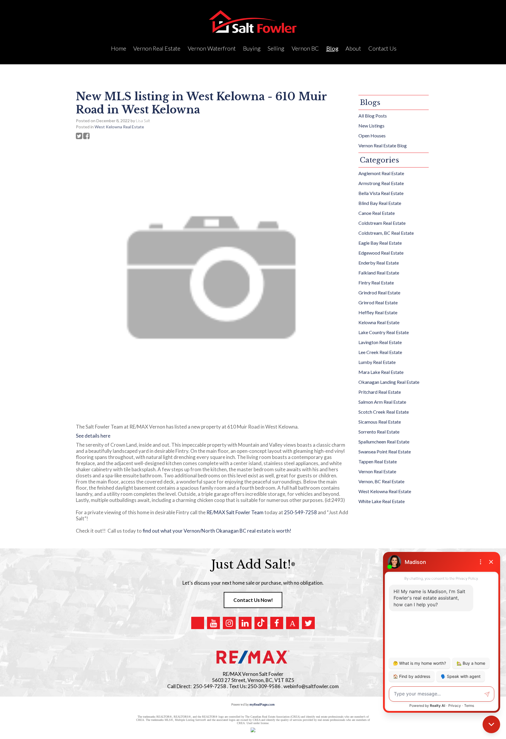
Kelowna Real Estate (378, 322)
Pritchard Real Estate (379, 392)
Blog (332, 48)
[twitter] (308, 623)
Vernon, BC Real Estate (381, 481)
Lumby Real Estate (377, 362)
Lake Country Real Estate (383, 332)
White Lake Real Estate (381, 501)
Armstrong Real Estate (381, 183)
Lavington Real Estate (380, 342)
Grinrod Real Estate (378, 302)
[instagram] (229, 623)
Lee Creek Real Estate (380, 352)
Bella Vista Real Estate (381, 193)
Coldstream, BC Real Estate (386, 233)
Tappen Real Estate (377, 461)
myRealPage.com (262, 704)
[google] (197, 623)
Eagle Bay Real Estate (380, 243)
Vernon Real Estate (377, 471)
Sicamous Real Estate (379, 421)
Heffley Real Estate (377, 312)
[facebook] (276, 623)
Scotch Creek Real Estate (383, 412)
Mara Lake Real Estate (381, 372)
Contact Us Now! (253, 600)
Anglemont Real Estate (381, 173)
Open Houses (372, 135)
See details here (93, 436)
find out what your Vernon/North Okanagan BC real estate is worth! (218, 531)
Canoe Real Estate (376, 213)
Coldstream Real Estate (382, 223)
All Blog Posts (372, 115)
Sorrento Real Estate (378, 431)
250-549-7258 (300, 512)
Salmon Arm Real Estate (382, 402)
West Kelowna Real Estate (119, 126)
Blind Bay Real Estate (379, 203)
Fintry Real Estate (376, 282)
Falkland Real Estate (378, 272)
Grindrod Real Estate (379, 292)
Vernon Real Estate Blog (382, 145)
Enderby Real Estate (378, 262)
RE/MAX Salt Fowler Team (235, 512)
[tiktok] (260, 623)
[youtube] (213, 623)
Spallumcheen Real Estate (383, 441)
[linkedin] (245, 623)
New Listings (371, 125)
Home (118, 48)
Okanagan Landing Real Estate (388, 382)
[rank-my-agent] (292, 623)
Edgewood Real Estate (381, 252)
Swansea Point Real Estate (384, 451)
